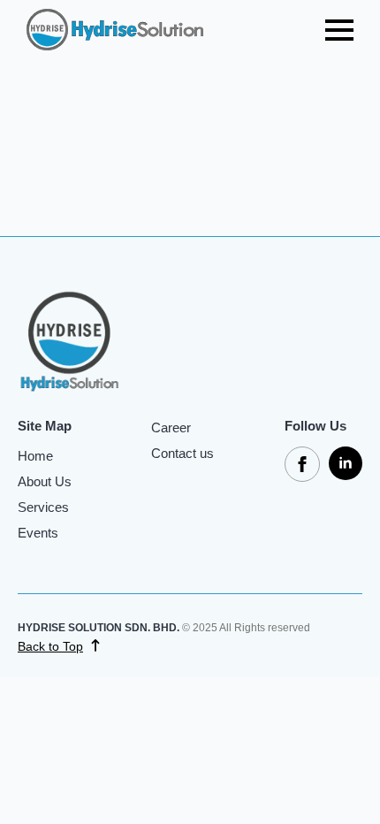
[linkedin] (345, 463)
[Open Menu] (339, 30)
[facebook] (302, 464)
